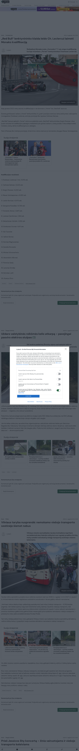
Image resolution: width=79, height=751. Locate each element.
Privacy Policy (48, 401)
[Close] (66, 349)
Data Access (39, 401)
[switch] (59, 374)
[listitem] (39, 370)
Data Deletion (30, 401)
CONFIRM (28, 396)
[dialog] (39, 375)
